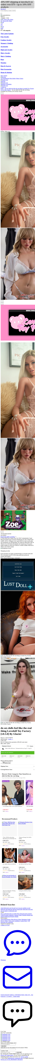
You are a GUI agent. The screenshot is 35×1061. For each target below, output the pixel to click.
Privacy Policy (4, 921)
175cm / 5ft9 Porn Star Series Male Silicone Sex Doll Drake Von (9, 838)
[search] (1, 14)
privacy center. (24, 1056)
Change (31, 746)
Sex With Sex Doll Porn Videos (25, 864)
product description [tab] (5, 556)
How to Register (5, 913)
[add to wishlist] (1, 763)
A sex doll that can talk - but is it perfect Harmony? (12, 806)
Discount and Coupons (26, 913)
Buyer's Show (17, 919)
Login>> (7, 811)
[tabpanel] (17, 642)
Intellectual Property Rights (11, 916)
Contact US (4, 925)
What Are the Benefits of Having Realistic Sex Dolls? (9, 891)
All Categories (9, 922)
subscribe (3, 1046)
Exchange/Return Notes (6, 769)
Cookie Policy (23, 921)
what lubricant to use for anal (8, 908)
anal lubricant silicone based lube (13, 909)
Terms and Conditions (14, 921)
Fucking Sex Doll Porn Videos (25, 890)
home (2, 88)
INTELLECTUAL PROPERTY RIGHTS (12, 1059)
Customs (16, 915)
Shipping (11, 915)
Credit (2, 915)
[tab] (17, 558)
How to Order (13, 913)
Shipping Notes (4, 766)
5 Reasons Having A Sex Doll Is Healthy (25, 838)
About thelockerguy (6, 919)
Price (18, 913)
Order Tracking (23, 915)
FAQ (8, 925)
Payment (6, 915)
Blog (12, 919)
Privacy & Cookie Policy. (7, 1055)
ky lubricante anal (12, 911)
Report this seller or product (8, 536)
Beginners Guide (26, 919)
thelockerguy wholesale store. (15, 1058)
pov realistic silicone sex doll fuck (9, 864)
